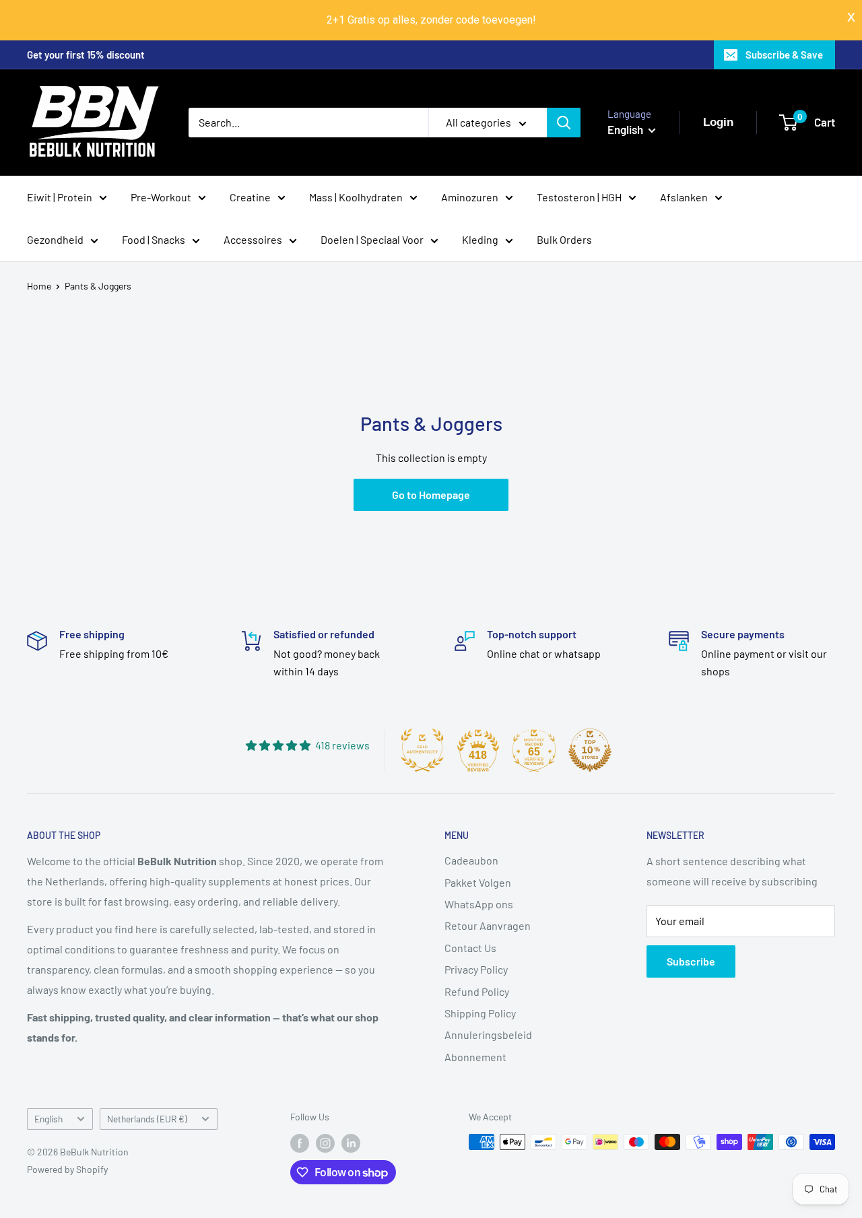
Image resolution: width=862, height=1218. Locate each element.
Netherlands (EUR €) (147, 1118)
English (48, 1118)
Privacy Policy (476, 969)
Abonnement (475, 1056)
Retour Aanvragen (487, 925)
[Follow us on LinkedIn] (350, 1143)
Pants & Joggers (98, 286)
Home (39, 286)
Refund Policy (476, 991)
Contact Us (470, 947)
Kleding (480, 239)
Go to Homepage (431, 494)
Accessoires (253, 239)
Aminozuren (469, 196)
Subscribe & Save (784, 54)
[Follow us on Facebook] (299, 1143)
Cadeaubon (471, 860)
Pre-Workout (161, 196)
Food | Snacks (153, 239)
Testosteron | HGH (579, 196)
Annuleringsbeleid (488, 1034)
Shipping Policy (480, 1013)
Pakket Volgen (477, 882)
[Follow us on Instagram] (325, 1143)
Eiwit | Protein (59, 196)
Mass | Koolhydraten (356, 196)
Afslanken (684, 196)
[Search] (564, 122)
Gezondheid (55, 239)
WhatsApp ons (478, 904)
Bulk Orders (564, 239)
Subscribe (691, 961)
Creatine (250, 196)
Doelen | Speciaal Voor (372, 239)
